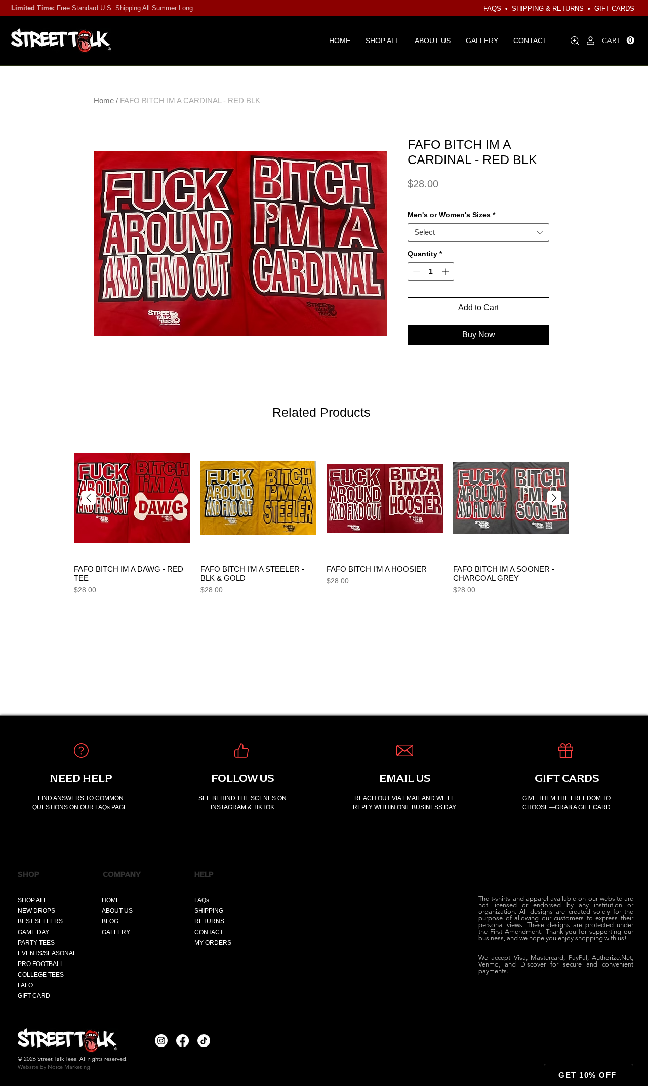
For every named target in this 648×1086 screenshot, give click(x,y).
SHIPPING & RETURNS (548, 8)
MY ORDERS (212, 942)
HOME (111, 900)
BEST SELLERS (40, 921)
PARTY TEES (36, 942)
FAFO (25, 985)
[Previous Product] (89, 498)
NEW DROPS (36, 910)
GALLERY (116, 932)
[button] (618, 40)
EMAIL (411, 798)
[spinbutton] (431, 271)
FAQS (492, 8)
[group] (321, 517)
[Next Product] (554, 498)
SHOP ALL (32, 900)
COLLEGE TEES (41, 974)
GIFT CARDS (614, 8)
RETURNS (209, 921)
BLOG (110, 921)
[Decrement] (415, 271)
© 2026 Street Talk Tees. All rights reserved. (73, 1058)
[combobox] (478, 232)
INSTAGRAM (228, 807)
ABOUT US (117, 910)
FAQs (102, 807)
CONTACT (208, 932)
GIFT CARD (594, 807)
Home (104, 100)
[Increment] (446, 271)
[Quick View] (132, 498)
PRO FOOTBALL (41, 964)
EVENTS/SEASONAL (47, 953)
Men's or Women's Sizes (451, 215)
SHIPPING (208, 910)
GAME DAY (33, 932)
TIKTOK (263, 807)
